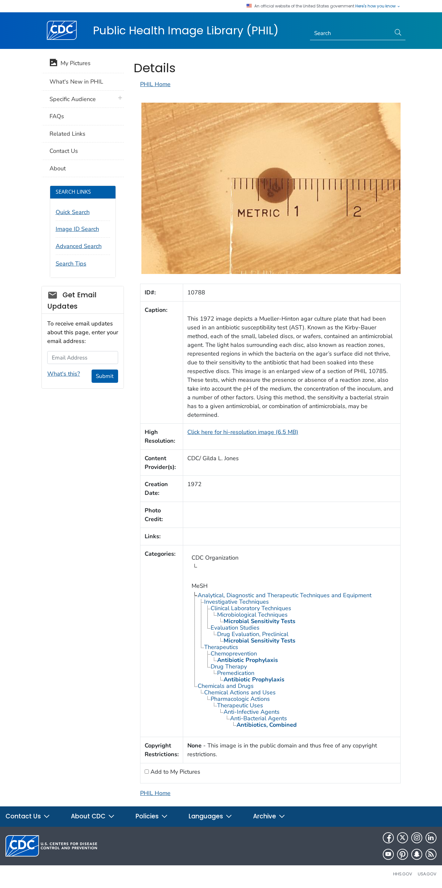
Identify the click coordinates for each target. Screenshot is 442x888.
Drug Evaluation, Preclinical (252, 634)
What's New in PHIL (76, 81)
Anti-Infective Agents (252, 712)
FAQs (57, 116)
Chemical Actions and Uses (240, 692)
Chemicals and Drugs (226, 686)
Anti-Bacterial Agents (258, 718)
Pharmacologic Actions (240, 699)
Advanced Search (79, 246)
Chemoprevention (234, 653)
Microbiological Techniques (252, 615)
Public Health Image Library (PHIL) (186, 30)
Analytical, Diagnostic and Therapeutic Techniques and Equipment (284, 595)
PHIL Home (155, 84)
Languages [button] (207, 816)
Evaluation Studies (235, 628)
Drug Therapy (229, 666)
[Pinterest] (402, 854)
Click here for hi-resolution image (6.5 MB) (242, 432)
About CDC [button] (89, 816)
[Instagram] (416, 837)
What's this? (63, 374)
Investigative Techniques (236, 602)
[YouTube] (388, 854)
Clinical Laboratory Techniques (251, 608)
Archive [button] (265, 816)
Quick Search (73, 212)
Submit (105, 376)
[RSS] (430, 854)
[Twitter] (402, 837)
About (58, 168)
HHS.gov (402, 874)
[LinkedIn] (430, 837)
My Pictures (74, 63)
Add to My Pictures (174, 772)
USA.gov (427, 874)
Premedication (235, 673)
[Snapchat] (416, 854)
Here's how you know (376, 6)
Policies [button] (148, 816)
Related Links (67, 134)
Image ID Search (77, 229)
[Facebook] (388, 837)
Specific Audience (73, 99)
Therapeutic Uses (240, 705)
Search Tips (71, 264)
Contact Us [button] (24, 816)
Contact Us (64, 151)
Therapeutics (221, 647)
